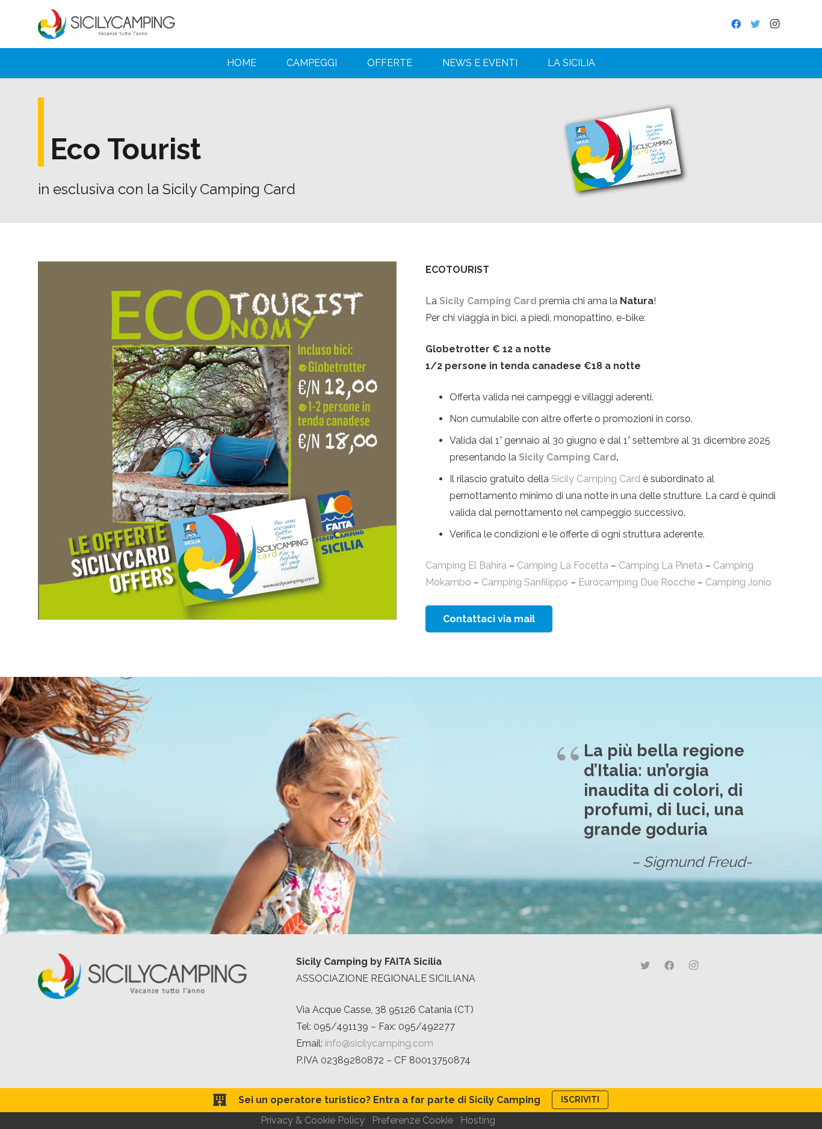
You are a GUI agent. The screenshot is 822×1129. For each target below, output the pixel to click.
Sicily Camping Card (567, 457)
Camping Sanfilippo (524, 582)
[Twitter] (755, 24)
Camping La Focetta (562, 565)
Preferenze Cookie (412, 1120)
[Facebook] (736, 24)
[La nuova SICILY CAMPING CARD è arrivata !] (624, 150)
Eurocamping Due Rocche (636, 582)
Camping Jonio (738, 582)
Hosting (477, 1120)
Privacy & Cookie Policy (313, 1120)
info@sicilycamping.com (379, 1043)
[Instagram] (774, 24)
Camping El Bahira (466, 565)
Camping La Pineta (661, 565)
